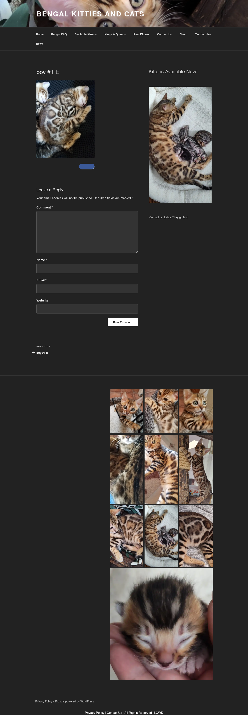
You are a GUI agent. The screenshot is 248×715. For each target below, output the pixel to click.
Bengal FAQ (59, 34)
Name (41, 260)
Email (41, 280)
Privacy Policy (43, 701)
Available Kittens (85, 34)
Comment (44, 207)
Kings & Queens (115, 34)
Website (42, 300)
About (183, 34)
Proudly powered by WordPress (74, 701)
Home (40, 34)
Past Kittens (141, 34)
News (39, 44)
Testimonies (203, 34)
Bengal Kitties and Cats (90, 14)
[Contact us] (156, 217)
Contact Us (164, 34)
